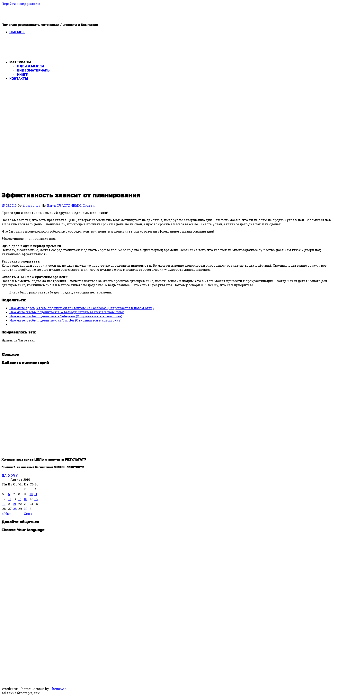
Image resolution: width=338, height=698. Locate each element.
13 (9, 499)
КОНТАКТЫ (18, 79)
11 (35, 494)
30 (25, 509)
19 (3, 504)
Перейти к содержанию (21, 4)
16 (25, 499)
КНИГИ (22, 74)
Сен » (28, 514)
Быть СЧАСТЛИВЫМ (64, 205)
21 (14, 504)
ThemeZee (58, 689)
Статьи (89, 205)
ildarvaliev (32, 205)
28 (15, 509)
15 (19, 499)
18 (36, 499)
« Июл (7, 514)
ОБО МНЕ (17, 32)
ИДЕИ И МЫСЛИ (30, 66)
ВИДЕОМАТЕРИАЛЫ (33, 70)
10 (31, 494)
